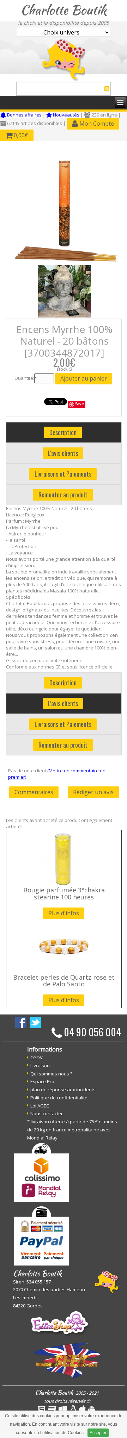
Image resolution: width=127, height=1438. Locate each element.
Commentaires (33, 792)
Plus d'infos (63, 913)
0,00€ (20, 135)
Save (79, 403)
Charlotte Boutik (63, 10)
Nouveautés (66, 115)
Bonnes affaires (24, 115)
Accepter (98, 1432)
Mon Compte (96, 123)
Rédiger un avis (93, 792)
